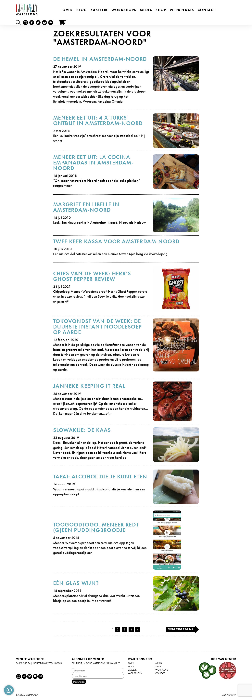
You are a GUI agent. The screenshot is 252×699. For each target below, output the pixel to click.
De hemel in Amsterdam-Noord (100, 59)
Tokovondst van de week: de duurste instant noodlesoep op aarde (97, 327)
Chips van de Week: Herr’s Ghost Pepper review (92, 276)
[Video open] (19, 22)
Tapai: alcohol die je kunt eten (100, 476)
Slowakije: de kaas (82, 430)
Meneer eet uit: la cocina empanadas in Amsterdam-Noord (93, 163)
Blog (81, 9)
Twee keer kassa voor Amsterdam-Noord (116, 241)
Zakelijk (99, 9)
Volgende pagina (180, 629)
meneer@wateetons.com (47, 663)
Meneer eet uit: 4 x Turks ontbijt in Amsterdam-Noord (98, 120)
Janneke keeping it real (89, 385)
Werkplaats (182, 9)
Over (67, 9)
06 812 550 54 (23, 663)
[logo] (26, 9)
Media (146, 9)
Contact (206, 9)
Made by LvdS (229, 695)
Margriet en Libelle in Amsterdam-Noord (86, 207)
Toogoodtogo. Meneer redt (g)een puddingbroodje (96, 527)
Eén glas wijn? (76, 583)
